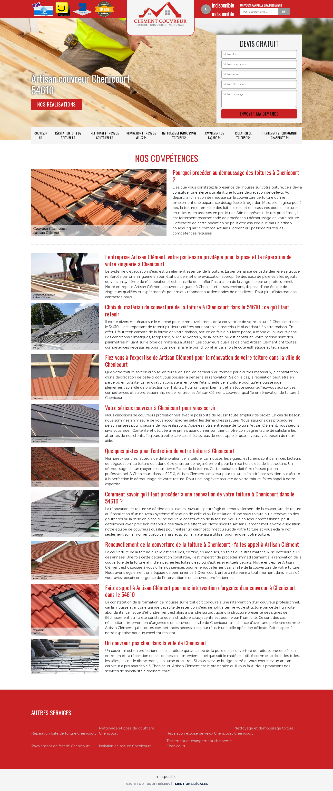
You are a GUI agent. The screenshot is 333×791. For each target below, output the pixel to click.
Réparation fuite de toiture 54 (68, 135)
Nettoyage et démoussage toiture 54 (179, 135)
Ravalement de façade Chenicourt (60, 746)
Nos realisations (56, 104)
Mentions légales (191, 784)
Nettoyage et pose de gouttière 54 (105, 135)
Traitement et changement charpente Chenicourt (199, 743)
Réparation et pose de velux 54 (141, 135)
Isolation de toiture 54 (243, 135)
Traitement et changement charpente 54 (280, 135)
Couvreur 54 (40, 135)
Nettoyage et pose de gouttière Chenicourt (126, 731)
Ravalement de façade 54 (214, 135)
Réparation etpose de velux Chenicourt (199, 733)
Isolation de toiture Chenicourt (125, 746)
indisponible (223, 4)
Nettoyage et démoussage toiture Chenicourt (264, 731)
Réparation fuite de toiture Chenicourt (63, 733)
